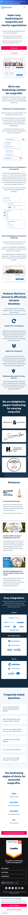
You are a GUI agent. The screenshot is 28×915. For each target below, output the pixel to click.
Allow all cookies (14, 905)
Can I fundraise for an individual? (12, 750)
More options (5, 913)
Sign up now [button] (14, 48)
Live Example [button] (14, 53)
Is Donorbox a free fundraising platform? (11, 740)
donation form (5, 175)
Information (5, 868)
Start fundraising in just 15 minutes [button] (14, 833)
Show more (24, 902)
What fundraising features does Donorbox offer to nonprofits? (11, 720)
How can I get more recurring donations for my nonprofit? (11, 759)
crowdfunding (8, 243)
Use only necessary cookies (14, 909)
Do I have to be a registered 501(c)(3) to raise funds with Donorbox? (12, 730)
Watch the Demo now (15, 3)
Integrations (5, 876)
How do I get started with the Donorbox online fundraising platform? (11, 709)
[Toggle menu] (24, 7)
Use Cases (4, 872)
